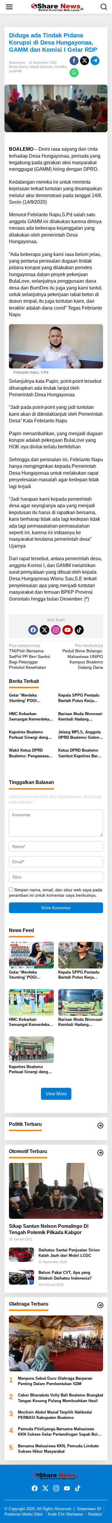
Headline (60, 66)
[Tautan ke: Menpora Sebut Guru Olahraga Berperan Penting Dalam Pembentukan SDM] (56, 1343)
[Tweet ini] (84, 60)
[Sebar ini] (74, 60)
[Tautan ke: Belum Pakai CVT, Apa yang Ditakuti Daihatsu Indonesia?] (21, 1276)
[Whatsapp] (74, 72)
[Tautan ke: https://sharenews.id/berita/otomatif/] (100, 1152)
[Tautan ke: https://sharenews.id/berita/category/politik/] (100, 1125)
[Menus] (9, 7)
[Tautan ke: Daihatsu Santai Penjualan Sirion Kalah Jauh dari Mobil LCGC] (21, 1254)
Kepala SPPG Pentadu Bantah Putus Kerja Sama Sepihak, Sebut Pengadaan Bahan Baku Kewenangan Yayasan (80, 698)
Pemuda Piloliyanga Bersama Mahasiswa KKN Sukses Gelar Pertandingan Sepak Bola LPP (59, 1432)
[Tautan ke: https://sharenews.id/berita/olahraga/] (100, 1305)
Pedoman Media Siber (23, 1514)
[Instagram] (56, 630)
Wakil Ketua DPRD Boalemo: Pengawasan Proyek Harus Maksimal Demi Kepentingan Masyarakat (31, 753)
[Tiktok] (79, 630)
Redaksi (95, 1514)
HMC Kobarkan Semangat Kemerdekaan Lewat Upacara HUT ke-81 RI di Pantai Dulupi (31, 717)
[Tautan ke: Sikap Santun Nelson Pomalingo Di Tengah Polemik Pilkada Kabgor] (56, 1191)
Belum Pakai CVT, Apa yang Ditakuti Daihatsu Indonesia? (65, 1275)
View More (56, 1093)
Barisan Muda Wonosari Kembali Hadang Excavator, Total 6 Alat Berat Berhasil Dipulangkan (80, 717)
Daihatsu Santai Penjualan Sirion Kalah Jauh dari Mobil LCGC (69, 1253)
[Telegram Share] (94, 60)
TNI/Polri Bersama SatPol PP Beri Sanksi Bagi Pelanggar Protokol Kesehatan (29, 656)
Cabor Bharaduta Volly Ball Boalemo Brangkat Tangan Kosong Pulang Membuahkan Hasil (60, 1398)
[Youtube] (67, 630)
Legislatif (15, 71)
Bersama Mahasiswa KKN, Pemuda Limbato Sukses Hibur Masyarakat (58, 1449)
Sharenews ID (89, 1509)
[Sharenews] (57, 6)
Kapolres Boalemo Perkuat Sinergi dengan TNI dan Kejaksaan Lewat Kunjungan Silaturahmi (31, 735)
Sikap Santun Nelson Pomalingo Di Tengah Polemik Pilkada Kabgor (48, 1229)
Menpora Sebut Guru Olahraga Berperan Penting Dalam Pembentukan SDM (55, 1381)
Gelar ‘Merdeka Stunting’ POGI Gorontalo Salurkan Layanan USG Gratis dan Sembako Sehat (27, 698)
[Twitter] (44, 630)
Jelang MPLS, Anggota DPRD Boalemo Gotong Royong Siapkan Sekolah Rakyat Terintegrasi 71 (80, 735)
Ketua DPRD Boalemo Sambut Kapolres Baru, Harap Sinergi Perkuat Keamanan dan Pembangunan (79, 753)
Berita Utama (18, 66)
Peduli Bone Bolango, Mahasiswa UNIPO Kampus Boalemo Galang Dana (82, 656)
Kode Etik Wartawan (65, 1514)
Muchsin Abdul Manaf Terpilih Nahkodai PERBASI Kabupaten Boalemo (55, 1415)
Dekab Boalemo (41, 66)
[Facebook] (33, 630)
